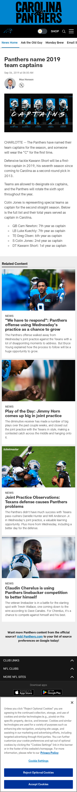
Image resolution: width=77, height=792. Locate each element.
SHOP (55, 31)
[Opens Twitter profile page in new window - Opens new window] (21, 85)
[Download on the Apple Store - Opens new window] (23, 692)
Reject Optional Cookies (38, 772)
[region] (38, 744)
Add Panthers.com (30, 636)
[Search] (64, 31)
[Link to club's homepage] (8, 29)
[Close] (72, 702)
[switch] (42, 31)
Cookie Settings (39, 760)
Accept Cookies (38, 784)
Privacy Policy (49, 752)
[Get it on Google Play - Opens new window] (52, 694)
